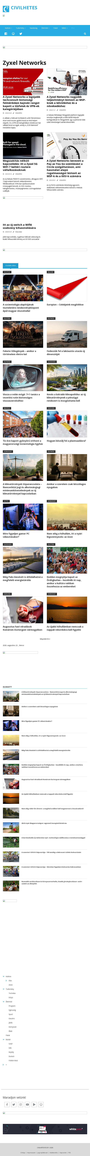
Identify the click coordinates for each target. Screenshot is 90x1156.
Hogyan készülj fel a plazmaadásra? (66, 440)
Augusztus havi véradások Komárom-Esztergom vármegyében (22, 628)
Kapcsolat (63, 1152)
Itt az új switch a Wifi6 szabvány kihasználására (19, 226)
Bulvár (50, 272)
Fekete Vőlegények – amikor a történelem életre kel (19, 353)
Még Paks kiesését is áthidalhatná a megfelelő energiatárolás (23, 578)
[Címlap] (6, 9)
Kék (10, 1048)
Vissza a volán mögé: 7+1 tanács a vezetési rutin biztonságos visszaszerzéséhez (21, 397)
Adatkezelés (54, 1152)
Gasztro (12, 1018)
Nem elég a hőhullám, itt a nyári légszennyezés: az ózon (64, 535)
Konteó (11, 1056)
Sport (11, 1014)
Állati (10, 1031)
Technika (12, 993)
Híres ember (18, 232)
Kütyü (6, 501)
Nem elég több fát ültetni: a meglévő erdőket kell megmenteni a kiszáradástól (53, 809)
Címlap (22, 1152)
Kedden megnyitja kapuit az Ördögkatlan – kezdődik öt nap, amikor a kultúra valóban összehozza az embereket (64, 581)
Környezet (8, 451)
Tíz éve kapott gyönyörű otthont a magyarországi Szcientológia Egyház (23, 442)
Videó (64, 28)
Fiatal (55, 28)
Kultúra (7, 28)
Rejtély (11, 1052)
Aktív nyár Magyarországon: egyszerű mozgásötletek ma (44, 823)
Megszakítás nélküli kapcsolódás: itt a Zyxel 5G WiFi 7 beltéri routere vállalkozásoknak (20, 165)
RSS (69, 1152)
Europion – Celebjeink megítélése (65, 304)
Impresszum (31, 1152)
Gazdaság (33, 28)
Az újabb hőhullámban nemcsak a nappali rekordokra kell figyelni (65, 628)
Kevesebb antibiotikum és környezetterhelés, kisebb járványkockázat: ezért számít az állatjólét (52, 882)
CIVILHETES (24, 7)
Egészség (51, 408)
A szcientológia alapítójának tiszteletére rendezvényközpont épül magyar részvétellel (21, 307)
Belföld (7, 408)
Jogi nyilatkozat (42, 1152)
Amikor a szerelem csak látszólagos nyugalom (66, 486)
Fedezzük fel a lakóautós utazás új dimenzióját (66, 353)
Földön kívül (13, 1060)
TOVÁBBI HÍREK (11, 265)
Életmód (44, 28)
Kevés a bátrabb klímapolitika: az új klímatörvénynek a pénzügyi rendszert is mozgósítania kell (66, 397)
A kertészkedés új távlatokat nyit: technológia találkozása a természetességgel (53, 838)
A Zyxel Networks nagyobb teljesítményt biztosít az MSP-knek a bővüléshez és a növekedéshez (66, 101)
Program (12, 1006)
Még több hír (44, 639)
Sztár (11, 1044)
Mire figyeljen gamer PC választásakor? (16, 535)
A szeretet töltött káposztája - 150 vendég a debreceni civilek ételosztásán (51, 852)
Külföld (7, 272)
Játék (10, 1023)
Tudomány (20, 28)
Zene (11, 985)
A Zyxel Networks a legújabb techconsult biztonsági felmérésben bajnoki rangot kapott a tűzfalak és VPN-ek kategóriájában (21, 103)
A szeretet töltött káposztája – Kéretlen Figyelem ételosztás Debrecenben (51, 867)
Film (10, 981)
